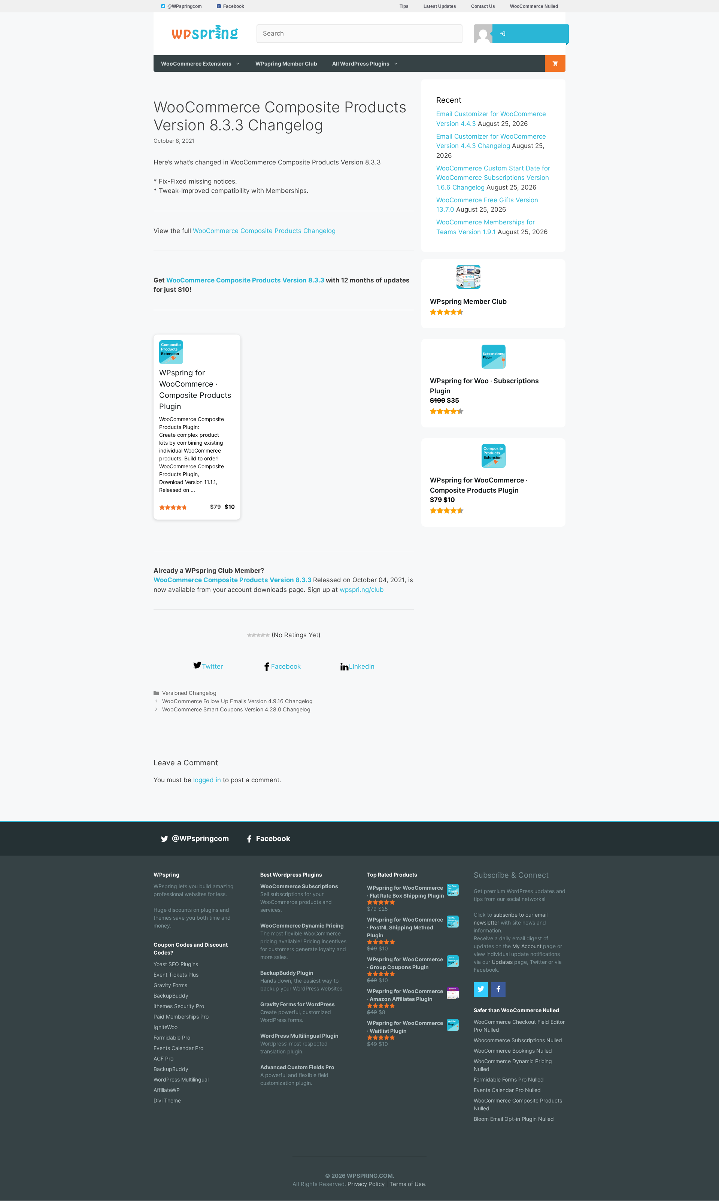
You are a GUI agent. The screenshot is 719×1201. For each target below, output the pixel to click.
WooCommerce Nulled (534, 6)
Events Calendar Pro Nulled (507, 1090)
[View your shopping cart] (555, 63)
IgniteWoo (166, 1027)
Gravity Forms (170, 985)
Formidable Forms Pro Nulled (509, 1079)
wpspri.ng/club (362, 589)
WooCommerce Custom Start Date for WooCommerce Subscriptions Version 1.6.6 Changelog (493, 177)
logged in (207, 780)
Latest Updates (440, 6)
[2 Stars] (254, 635)
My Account (526, 946)
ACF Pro (163, 1058)
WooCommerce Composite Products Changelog (264, 231)
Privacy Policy (366, 1184)
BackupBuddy (171, 995)
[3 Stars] (258, 635)
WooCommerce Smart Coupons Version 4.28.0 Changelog (236, 709)
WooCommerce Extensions (196, 63)
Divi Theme (167, 1100)
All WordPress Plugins (360, 63)
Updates (502, 962)
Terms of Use (407, 1184)
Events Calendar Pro (178, 1048)
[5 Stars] (267, 635)
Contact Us (483, 6)
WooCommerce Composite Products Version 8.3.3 (245, 280)
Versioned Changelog (189, 693)
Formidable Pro (172, 1037)
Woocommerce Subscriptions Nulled (518, 1040)
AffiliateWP (167, 1090)
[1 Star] (249, 635)
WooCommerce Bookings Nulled (513, 1050)
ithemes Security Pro (179, 1006)
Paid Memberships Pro (181, 1016)
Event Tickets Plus (176, 974)
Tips (404, 6)
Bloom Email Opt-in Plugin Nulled (514, 1119)
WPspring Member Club (286, 63)
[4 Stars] (263, 635)
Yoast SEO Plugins (176, 964)
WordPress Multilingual (181, 1079)
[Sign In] (477, 33)
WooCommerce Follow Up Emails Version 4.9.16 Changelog (237, 701)
